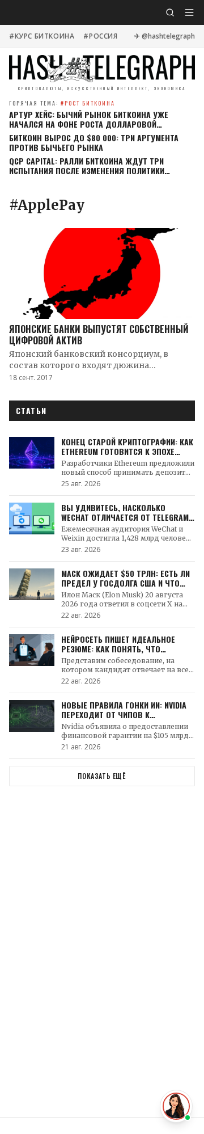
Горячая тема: (62, 103)
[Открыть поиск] (170, 12)
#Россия (100, 36)
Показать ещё (102, 776)
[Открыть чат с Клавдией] (176, 1106)
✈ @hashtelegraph (164, 36)
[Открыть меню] (189, 12)
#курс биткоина (41, 36)
